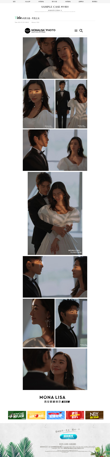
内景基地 (67, 1)
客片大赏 (54, 1)
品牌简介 (81, 1)
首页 (14, 1)
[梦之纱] (93, 18)
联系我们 (94, 1)
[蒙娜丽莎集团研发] (88, 18)
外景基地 (41, 1)
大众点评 (27, 1)
